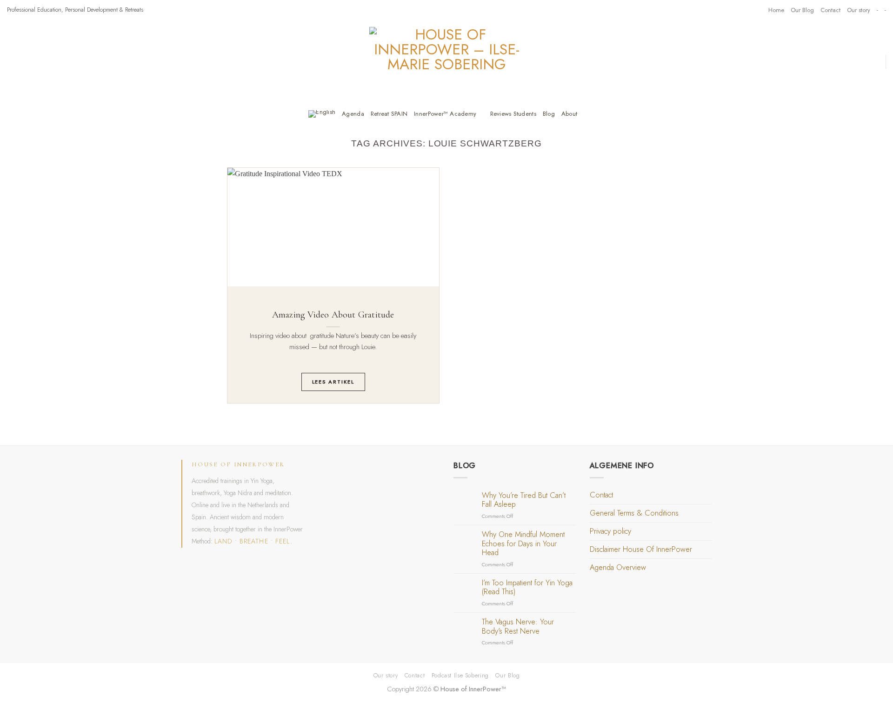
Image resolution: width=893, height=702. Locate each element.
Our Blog (802, 10)
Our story (858, 10)
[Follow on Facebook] (721, 10)
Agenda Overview (618, 567)
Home (776, 10)
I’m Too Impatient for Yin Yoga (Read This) (527, 587)
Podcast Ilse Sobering (460, 675)
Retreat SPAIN (389, 113)
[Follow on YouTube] (757, 10)
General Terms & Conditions (634, 513)
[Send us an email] (739, 10)
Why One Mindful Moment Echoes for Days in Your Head (523, 543)
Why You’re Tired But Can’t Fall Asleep (524, 500)
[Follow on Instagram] (730, 10)
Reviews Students (513, 113)
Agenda (353, 113)
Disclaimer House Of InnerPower (641, 549)
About (569, 113)
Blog (549, 113)
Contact (830, 10)
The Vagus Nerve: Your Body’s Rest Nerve (518, 626)
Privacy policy (610, 531)
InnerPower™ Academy (445, 113)
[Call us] (748, 10)
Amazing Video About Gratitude (333, 314)
